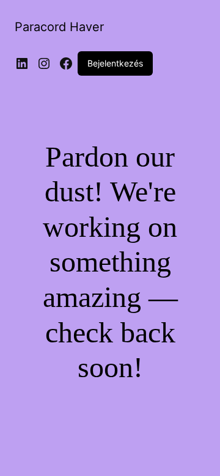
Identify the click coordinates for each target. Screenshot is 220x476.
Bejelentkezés (115, 63)
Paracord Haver (59, 27)
